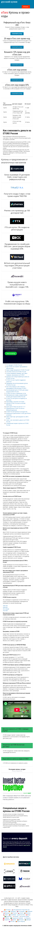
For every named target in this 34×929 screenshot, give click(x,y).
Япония (16, 916)
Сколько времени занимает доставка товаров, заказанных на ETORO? (16, 374)
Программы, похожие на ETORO (15, 401)
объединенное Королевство (21, 909)
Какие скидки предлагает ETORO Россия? (17, 370)
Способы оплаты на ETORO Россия (16, 371)
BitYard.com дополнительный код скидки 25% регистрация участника (17, 265)
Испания (8, 909)
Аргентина (22, 914)
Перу (28, 914)
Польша (5, 911)
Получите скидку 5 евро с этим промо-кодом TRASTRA (17, 195)
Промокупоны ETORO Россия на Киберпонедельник (15, 409)
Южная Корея (25, 916)
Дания (14, 919)
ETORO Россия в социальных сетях (16, 393)
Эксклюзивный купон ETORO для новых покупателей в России (17, 390)
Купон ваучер (21, 921)
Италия (14, 913)
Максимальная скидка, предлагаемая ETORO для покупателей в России (16, 395)
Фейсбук (5, 607)
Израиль (28, 918)
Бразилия (8, 916)
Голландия (21, 911)
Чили (6, 914)
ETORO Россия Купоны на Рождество (16, 411)
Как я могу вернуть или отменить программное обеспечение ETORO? (16, 387)
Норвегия (7, 919)
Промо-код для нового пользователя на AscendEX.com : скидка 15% (17, 284)
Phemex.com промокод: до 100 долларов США (17, 211)
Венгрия (21, 919)
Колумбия (13, 914)
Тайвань (6, 918)
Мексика (27, 913)
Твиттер (5, 605)
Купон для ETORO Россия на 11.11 (15, 406)
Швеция (28, 919)
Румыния (29, 911)
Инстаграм (6, 609)
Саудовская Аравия (17, 918)
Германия (13, 911)
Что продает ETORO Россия (14, 365)
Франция (7, 913)
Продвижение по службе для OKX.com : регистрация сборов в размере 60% (17, 246)
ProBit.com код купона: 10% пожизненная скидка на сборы (17, 302)
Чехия (21, 913)
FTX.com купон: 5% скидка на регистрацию (17, 228)
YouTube (5, 610)
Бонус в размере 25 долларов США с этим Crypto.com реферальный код (17, 177)
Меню (26, 7)
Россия (12, 921)
